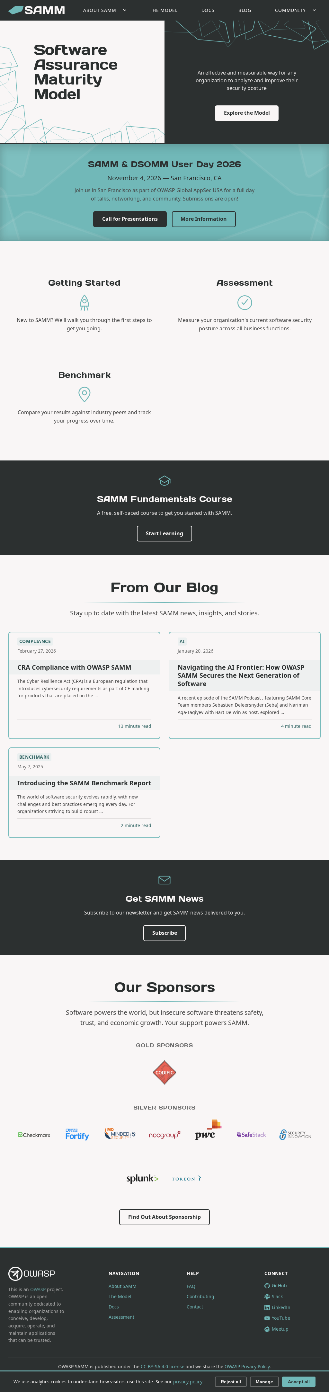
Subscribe (164, 932)
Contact (195, 1307)
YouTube (281, 1318)
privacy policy (187, 1382)
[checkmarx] (34, 1134)
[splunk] (142, 1178)
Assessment (121, 1317)
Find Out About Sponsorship (164, 1216)
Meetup (280, 1329)
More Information (204, 218)
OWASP (38, 1289)
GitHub (279, 1285)
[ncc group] (164, 1134)
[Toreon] (186, 1178)
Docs (208, 10)
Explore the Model (247, 112)
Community (290, 10)
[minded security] (121, 1134)
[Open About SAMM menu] (126, 10)
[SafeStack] (251, 1134)
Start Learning (164, 533)
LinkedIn (281, 1307)
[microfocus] (77, 1134)
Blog (244, 10)
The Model (164, 10)
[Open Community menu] (316, 10)
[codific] (164, 1072)
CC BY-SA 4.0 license (162, 1366)
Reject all (231, 1381)
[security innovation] (295, 1134)
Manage (264, 1381)
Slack (277, 1296)
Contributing (200, 1296)
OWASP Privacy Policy (247, 1366)
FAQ (191, 1286)
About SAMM (99, 10)
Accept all (299, 1381)
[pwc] (208, 1134)
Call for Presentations (130, 218)
